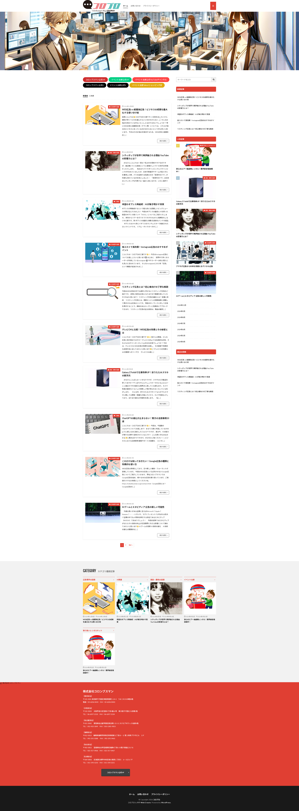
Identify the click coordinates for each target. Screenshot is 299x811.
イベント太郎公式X (118, 85)
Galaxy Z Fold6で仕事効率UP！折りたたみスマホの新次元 (145, 374)
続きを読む (163, 141)
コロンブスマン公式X (95, 85)
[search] (213, 79)
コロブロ (156, 800)
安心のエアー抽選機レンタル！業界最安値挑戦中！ (194, 170)
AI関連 (117, 201)
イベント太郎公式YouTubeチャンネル (151, 79)
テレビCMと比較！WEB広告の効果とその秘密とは (145, 331)
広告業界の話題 (115, 107)
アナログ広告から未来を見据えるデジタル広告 (194, 266)
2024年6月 (181, 329)
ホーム (125, 6)
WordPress (166, 803)
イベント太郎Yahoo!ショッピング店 (147, 85)
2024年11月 (181, 305)
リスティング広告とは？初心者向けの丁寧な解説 (145, 287)
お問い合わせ (136, 6)
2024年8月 (181, 317)
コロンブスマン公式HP (95, 79)
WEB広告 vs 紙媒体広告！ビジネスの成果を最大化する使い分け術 (144, 111)
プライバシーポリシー (151, 6)
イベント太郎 (189, 580)
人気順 (91, 96)
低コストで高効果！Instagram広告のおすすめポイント (145, 248)
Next (130, 545)
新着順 (85, 96)
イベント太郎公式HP (120, 79)
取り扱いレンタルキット (208, 145)
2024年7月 (181, 323)
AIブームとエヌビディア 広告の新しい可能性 (143, 507)
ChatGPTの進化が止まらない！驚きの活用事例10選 (145, 420)
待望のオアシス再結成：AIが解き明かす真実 (143, 204)
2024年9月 (181, 311)
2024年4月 (181, 342)
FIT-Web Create (144, 803)
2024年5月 (181, 336)
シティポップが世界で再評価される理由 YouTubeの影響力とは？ (145, 157)
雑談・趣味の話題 (114, 152)
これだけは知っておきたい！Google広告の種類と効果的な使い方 (145, 463)
